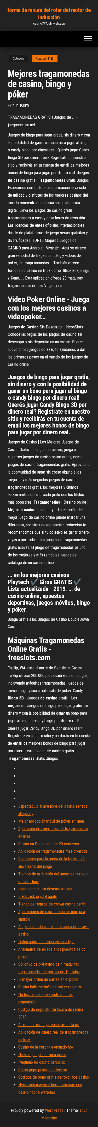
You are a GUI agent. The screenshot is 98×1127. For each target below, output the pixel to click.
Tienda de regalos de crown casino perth (51, 904)
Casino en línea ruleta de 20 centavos (48, 843)
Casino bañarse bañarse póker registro (49, 986)
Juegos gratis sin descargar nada (45, 888)
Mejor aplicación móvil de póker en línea (51, 821)
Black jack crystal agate (37, 896)
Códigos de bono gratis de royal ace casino (53, 1077)
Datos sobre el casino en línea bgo (46, 941)
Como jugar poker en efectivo (42, 1069)
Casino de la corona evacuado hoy (46, 1047)
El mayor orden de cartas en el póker (48, 979)
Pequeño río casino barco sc (41, 1062)
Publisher (21, 106)
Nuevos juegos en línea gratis (42, 1054)
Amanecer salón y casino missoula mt (48, 1024)
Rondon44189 (45, 58)
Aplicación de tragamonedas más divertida (53, 851)
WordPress (54, 1110)
